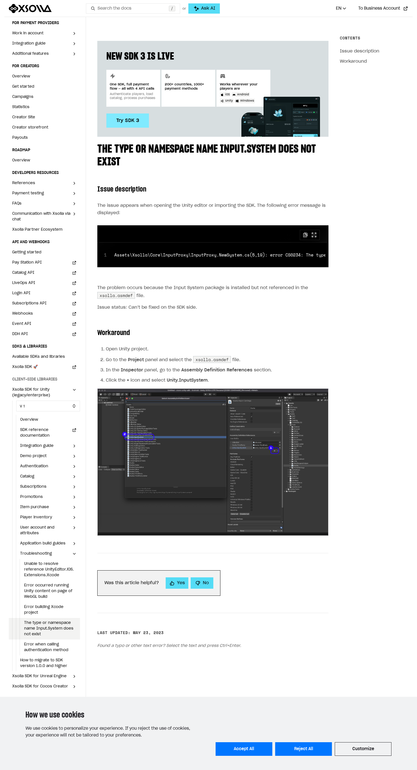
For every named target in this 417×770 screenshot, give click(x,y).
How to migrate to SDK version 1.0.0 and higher (43, 663)
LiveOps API (23, 283)
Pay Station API (27, 262)
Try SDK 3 (127, 120)
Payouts (20, 138)
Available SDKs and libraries (38, 357)
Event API (21, 324)
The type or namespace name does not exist (48, 628)
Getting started (26, 252)
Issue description (359, 51)
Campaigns (22, 97)
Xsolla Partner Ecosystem (37, 230)
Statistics (21, 107)
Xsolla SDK (25, 367)
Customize (363, 749)
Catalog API (23, 273)
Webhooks (22, 313)
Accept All (244, 749)
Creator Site (23, 117)
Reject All (303, 749)
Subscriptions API (29, 303)
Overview (21, 76)
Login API (21, 293)
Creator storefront (30, 127)
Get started (23, 87)
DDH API (20, 334)
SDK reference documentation (35, 432)
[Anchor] (126, 160)
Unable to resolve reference (49, 569)
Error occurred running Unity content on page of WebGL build (48, 591)
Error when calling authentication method (46, 647)
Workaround (353, 61)
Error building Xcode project (44, 610)
